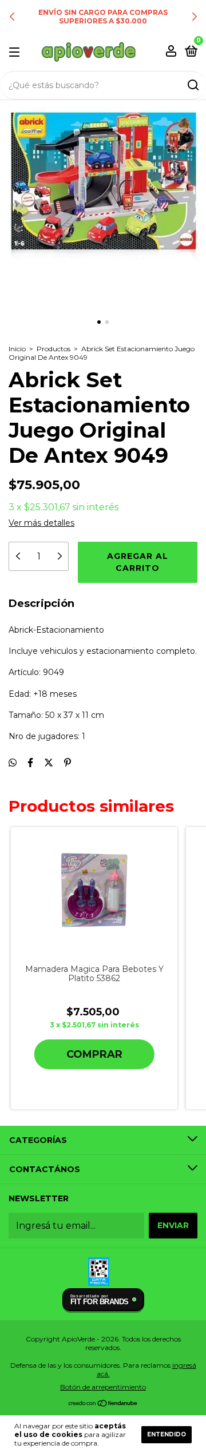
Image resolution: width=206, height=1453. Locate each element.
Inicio (17, 348)
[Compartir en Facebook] (30, 762)
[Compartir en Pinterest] (67, 762)
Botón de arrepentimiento (103, 1387)
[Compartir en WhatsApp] (13, 762)
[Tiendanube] (103, 1404)
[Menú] (16, 51)
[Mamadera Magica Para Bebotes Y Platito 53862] (94, 890)
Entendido (166, 1434)
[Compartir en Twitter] (48, 762)
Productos (53, 348)
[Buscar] (192, 85)
